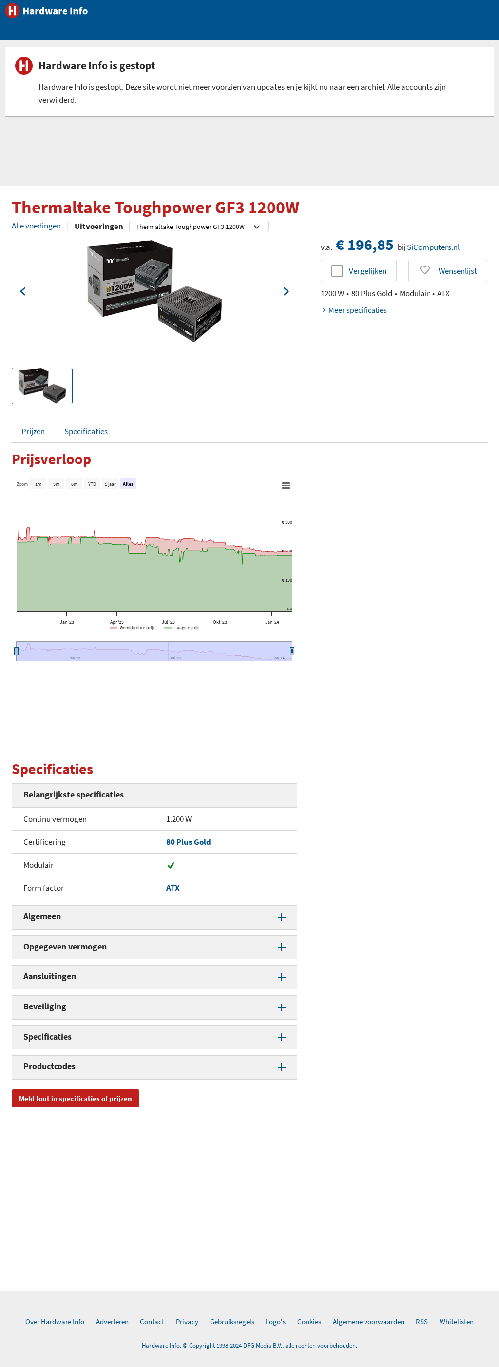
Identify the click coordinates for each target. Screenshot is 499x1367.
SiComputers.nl (433, 247)
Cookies (309, 1321)
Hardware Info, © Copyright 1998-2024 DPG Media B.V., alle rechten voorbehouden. (249, 1345)
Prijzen (33, 431)
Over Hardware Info (54, 1321)
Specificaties (86, 431)
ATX (173, 887)
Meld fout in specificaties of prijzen (75, 1098)
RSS (422, 1321)
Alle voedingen (36, 225)
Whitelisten (457, 1321)
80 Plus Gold (188, 841)
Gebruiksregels (232, 1321)
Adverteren (112, 1321)
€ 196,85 (365, 244)
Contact (152, 1321)
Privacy (187, 1321)
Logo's (276, 1321)
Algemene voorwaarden (368, 1321)
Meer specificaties (357, 310)
